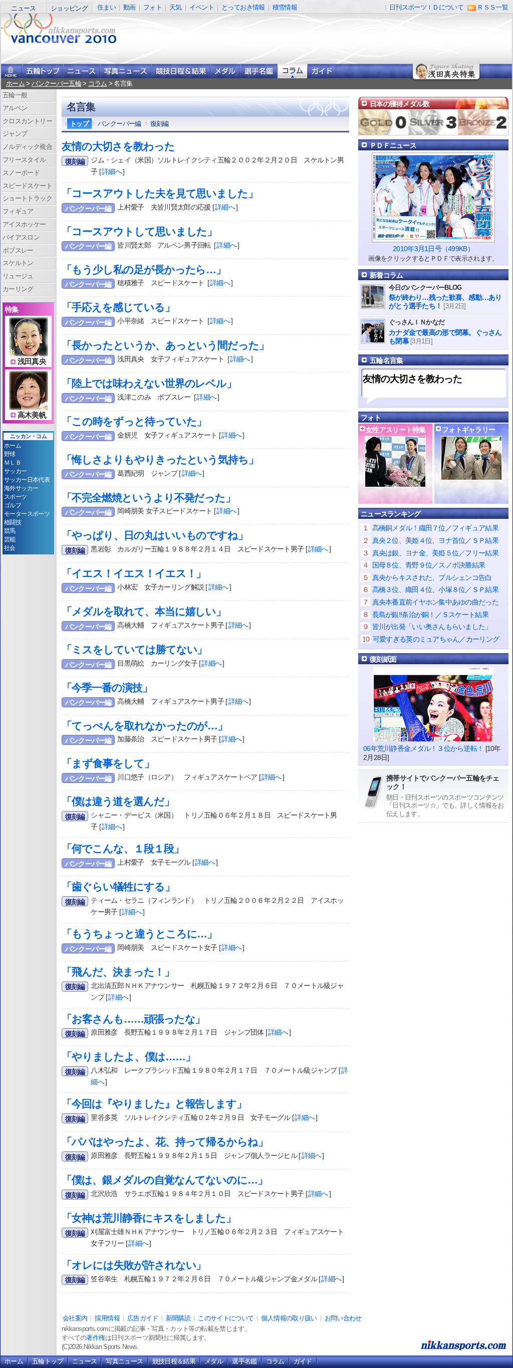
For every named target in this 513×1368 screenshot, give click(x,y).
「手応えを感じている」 (118, 307)
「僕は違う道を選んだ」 (118, 801)
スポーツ (15, 496)
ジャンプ (15, 133)
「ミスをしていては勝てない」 (134, 649)
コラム (292, 71)
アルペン (15, 108)
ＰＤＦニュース (393, 145)
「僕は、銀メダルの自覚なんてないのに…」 (165, 1180)
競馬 (10, 530)
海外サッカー (21, 488)
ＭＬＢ (12, 462)
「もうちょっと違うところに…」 (139, 933)
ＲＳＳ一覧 (492, 7)
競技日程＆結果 (180, 71)
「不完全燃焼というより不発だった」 (148, 497)
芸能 (10, 539)
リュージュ (18, 276)
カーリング (18, 289)
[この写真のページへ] (471, 475)
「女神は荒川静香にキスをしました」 (149, 1218)
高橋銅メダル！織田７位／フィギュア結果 (435, 528)
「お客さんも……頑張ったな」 (133, 1019)
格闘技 (12, 522)
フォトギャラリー (468, 430)
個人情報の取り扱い (289, 1318)
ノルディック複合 (27, 146)
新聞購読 (178, 1318)
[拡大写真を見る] (395, 482)
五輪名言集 (386, 360)
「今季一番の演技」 (107, 687)
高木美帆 (32, 415)
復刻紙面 (383, 659)
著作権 (95, 1337)
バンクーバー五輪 (56, 83)
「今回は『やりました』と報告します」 (154, 1103)
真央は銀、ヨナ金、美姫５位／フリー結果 (435, 553)
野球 (10, 454)
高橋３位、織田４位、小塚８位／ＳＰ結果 (435, 589)
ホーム (15, 83)
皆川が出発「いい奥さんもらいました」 (432, 627)
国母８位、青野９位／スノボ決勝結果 (428, 565)
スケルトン (18, 263)
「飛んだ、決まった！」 (118, 972)
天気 (175, 7)
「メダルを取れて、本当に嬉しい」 (144, 611)
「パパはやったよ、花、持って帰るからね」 (165, 1141)
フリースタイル (24, 159)
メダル (225, 71)
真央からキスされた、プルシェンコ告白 (432, 577)
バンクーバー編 (119, 123)
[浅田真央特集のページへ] (28, 350)
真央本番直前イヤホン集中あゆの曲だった (435, 602)
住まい (106, 7)
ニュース (23, 8)
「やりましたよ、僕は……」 (128, 1056)
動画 (129, 7)
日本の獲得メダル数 (400, 104)
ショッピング (69, 8)
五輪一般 (15, 95)
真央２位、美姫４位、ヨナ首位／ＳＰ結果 (435, 540)
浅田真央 (32, 361)
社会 (10, 547)
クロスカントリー (27, 121)
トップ (79, 123)
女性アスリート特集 (396, 430)
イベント (201, 7)
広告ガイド (142, 1318)
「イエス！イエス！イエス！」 (134, 573)
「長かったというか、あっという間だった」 (165, 345)
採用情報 (107, 1318)
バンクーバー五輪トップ (42, 71)
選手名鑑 (259, 71)
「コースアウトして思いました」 (139, 231)
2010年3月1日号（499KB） (433, 249)
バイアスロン (21, 237)
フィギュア (18, 211)
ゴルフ (12, 505)
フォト (152, 7)
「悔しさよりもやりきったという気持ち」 (160, 459)
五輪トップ (47, 1361)
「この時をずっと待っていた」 (134, 421)
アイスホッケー (24, 224)
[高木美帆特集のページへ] (28, 404)
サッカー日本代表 (27, 479)
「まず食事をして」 (108, 763)
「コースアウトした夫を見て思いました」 (160, 193)
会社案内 (75, 1318)
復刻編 (159, 123)
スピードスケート (27, 185)
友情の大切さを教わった (118, 146)
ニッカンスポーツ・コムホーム (11, 71)
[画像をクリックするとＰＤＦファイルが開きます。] (433, 239)
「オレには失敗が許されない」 (134, 1265)
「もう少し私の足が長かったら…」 (144, 269)
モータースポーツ (27, 513)
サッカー (15, 471)
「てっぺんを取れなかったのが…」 (144, 725)
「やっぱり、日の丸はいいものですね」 (155, 535)
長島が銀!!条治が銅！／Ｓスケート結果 (430, 615)
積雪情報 (285, 7)
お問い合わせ (343, 1318)
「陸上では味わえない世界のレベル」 (149, 383)
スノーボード (21, 172)
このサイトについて (225, 1318)
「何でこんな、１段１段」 (123, 848)
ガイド (321, 71)
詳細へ (112, 171)
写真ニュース (125, 71)
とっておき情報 (243, 7)
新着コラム (386, 275)
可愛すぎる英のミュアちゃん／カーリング (436, 639)
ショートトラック (27, 198)
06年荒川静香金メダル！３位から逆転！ (423, 748)
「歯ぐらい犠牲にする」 (118, 886)
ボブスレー (18, 250)
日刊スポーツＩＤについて (426, 7)
